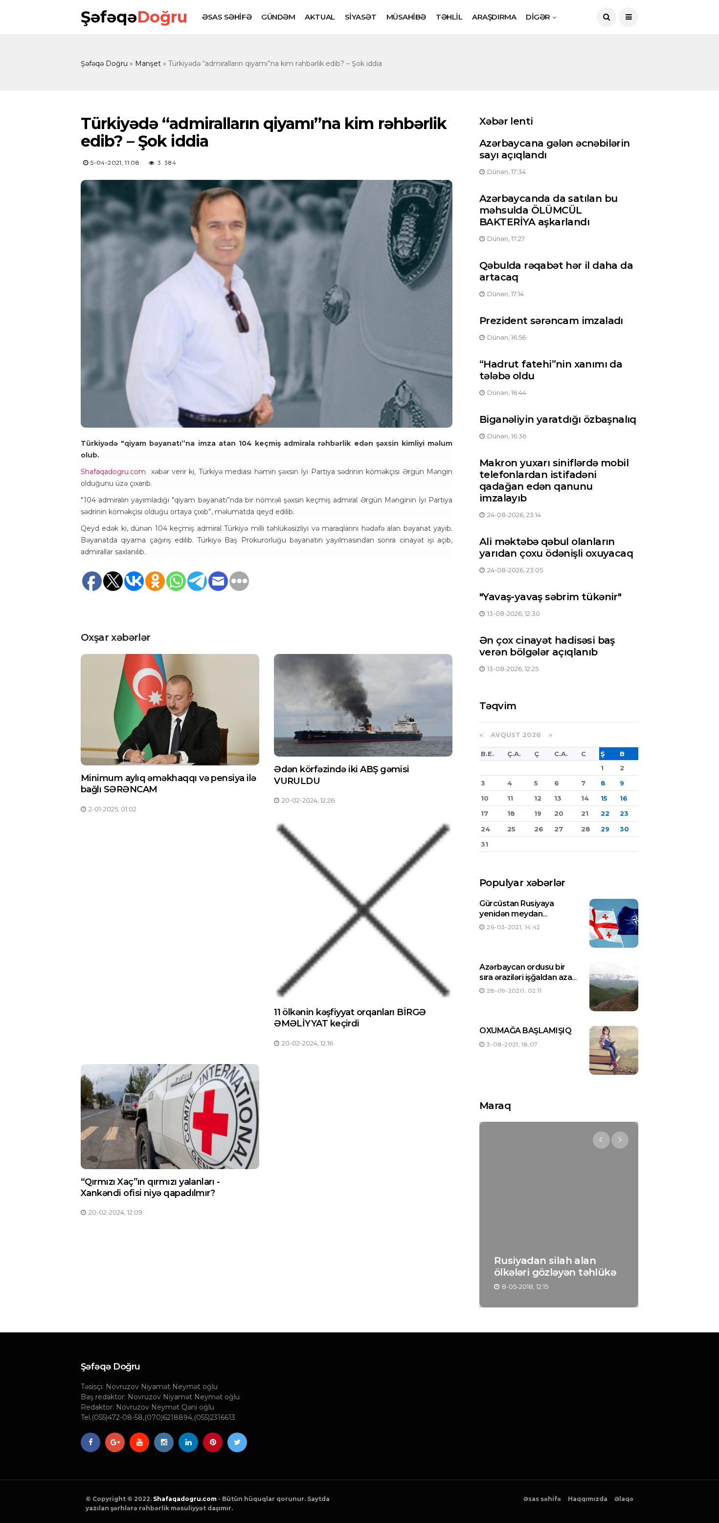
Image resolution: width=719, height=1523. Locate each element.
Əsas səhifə (542, 1498)
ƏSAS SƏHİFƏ (226, 17)
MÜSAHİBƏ (406, 17)
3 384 (167, 162)
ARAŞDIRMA (494, 17)
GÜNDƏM (278, 17)
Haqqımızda (587, 1498)
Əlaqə (623, 1498)
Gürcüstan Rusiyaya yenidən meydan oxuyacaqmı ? (516, 914)
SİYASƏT (361, 17)
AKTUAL (320, 17)
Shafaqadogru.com (185, 1498)
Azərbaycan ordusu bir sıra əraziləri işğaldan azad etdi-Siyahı (528, 977)
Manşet (148, 63)
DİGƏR (538, 17)
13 (558, 798)
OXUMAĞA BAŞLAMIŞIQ (525, 1030)
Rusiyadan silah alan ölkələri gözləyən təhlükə (555, 1266)
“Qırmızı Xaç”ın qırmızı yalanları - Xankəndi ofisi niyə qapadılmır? (150, 1187)
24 (485, 829)
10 (485, 798)
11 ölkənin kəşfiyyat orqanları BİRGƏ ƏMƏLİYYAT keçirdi (350, 1018)
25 (511, 829)
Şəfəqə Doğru (104, 63)
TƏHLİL (449, 17)
